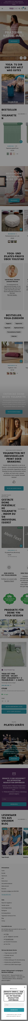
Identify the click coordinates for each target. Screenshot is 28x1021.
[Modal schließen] (24, 987)
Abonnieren (14, 1010)
